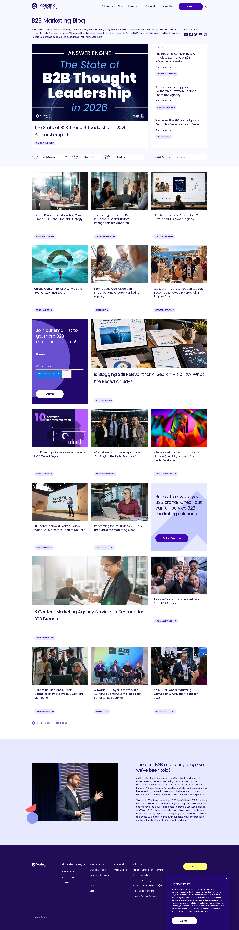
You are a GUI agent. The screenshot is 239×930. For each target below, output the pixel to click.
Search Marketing (44, 310)
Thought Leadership (45, 143)
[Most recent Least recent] (91, 157)
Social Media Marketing (165, 474)
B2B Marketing (163, 137)
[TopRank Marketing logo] (40, 865)
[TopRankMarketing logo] (44, 6)
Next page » (62, 723)
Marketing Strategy (45, 236)
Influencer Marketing (166, 74)
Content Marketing (166, 107)
